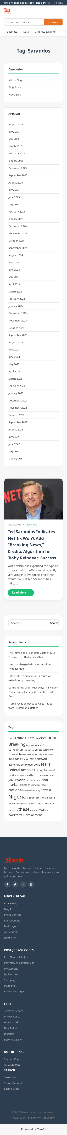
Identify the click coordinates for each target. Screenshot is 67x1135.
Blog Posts (14, 87)
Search (55, 22)
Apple (11, 738)
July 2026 (13, 131)
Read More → (21, 592)
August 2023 (15, 342)
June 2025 (14, 197)
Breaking (16, 744)
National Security (31, 790)
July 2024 (13, 262)
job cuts (30, 780)
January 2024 (15, 306)
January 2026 (15, 160)
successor (50, 803)
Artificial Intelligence (30, 738)
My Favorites (11, 974)
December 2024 (17, 226)
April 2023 (14, 371)
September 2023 (17, 335)
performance (14, 803)
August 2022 (15, 429)
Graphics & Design (45, 31)
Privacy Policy (12, 1016)
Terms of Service (13, 1011)
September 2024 (17, 248)
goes (17, 775)
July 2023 (13, 349)
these (24, 809)
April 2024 (14, 284)
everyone (34, 764)
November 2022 (17, 407)
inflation (33, 775)
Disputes (9, 1033)
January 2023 (15, 393)
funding (38, 770)
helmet (23, 775)
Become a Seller (13, 1039)
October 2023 (16, 327)
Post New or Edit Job (16, 957)
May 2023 (13, 364)
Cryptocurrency (44, 749)
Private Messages (14, 991)
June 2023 (14, 356)
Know (37, 780)
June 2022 (14, 444)
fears (45, 764)
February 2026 (16, 153)
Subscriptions (12, 920)
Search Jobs (11, 1077)
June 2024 (14, 269)
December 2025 (17, 168)
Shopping (9, 980)
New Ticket (10, 1028)
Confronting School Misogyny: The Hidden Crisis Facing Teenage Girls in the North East (33, 692)
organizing (48, 797)
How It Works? (12, 1022)
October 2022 (16, 415)
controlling (29, 750)
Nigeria (17, 796)
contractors (16, 749)
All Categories (12, 1064)
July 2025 (13, 189)
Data (26, 31)
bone (52, 738)
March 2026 (15, 146)
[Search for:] (28, 623)
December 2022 (17, 400)
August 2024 (15, 255)
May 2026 (13, 139)
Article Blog (15, 80)
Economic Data (35, 754)
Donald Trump (17, 754)
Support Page (12, 1059)
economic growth (35, 758)
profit (23, 803)
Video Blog (14, 94)
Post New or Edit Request (19, 962)
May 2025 (13, 204)
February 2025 (16, 211)
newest (46, 790)
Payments (9, 985)
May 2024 (13, 277)
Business (12, 31)
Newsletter (10, 937)
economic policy (17, 764)
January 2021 (15, 458)
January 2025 (15, 219)
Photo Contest (12, 914)
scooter (30, 803)
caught (39, 744)
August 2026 (15, 124)
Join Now (58, 2)
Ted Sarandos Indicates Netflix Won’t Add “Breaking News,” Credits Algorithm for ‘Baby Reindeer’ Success (32, 545)
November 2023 (17, 320)
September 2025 (17, 175)
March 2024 (15, 291)
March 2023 (15, 378)
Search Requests (13, 1083)
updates (34, 810)
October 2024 (16, 240)
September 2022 (17, 422)
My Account (11, 968)
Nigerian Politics (34, 797)
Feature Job (10, 926)
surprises (13, 810)
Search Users (11, 1088)
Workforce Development (25, 815)
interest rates (47, 775)
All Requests (11, 932)
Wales (43, 809)
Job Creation (16, 780)
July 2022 (13, 436)
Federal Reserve (20, 769)
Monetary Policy (38, 784)
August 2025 (15, 182)
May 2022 (13, 451)
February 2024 (16, 298)
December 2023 (17, 313)
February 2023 (16, 385)
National (15, 789)
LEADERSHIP (24, 785)
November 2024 (17, 233)
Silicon (39, 803)
